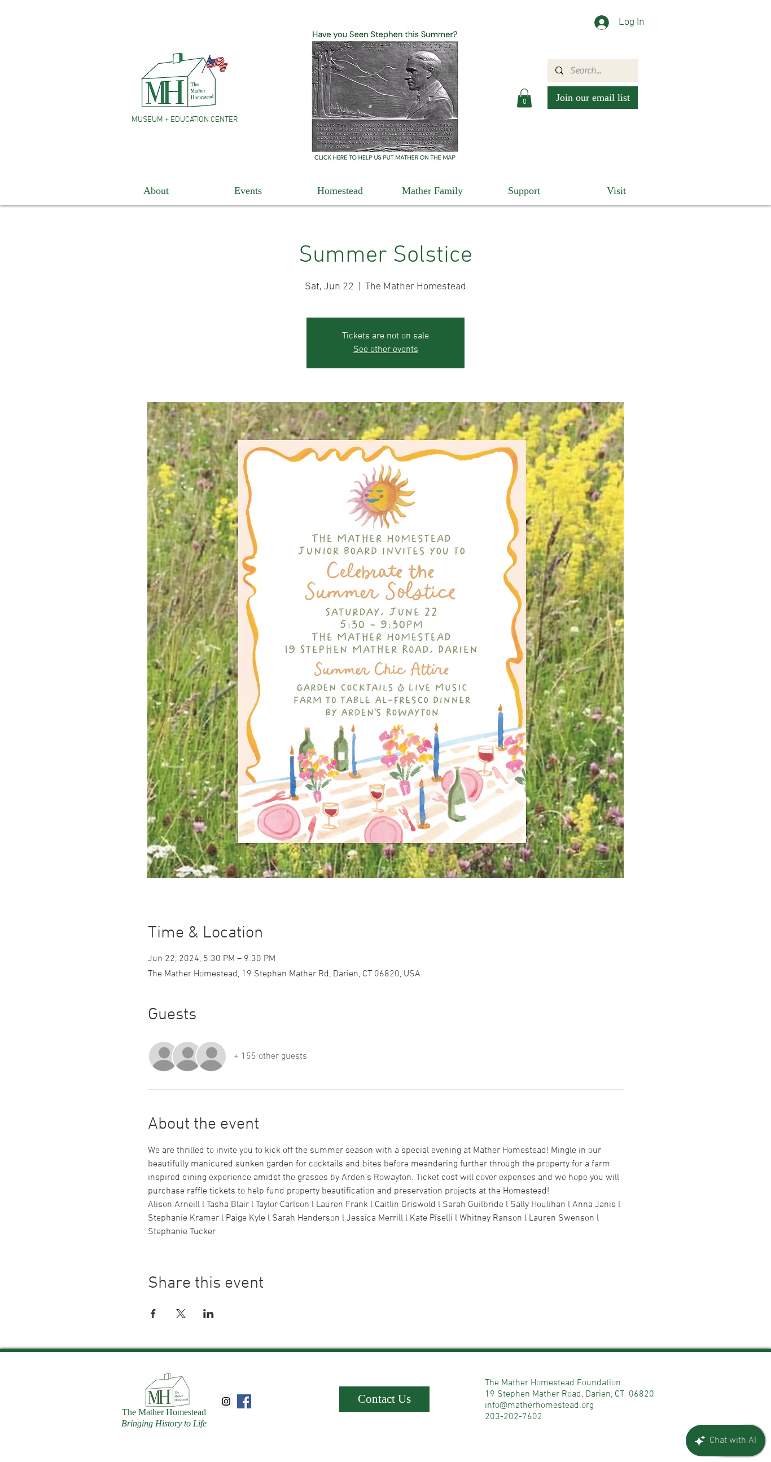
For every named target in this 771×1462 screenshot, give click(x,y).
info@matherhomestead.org (539, 1405)
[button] (524, 98)
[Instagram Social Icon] (226, 1401)
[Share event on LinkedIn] (208, 1313)
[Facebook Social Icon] (244, 1401)
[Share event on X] (181, 1313)
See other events (385, 349)
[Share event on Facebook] (153, 1313)
